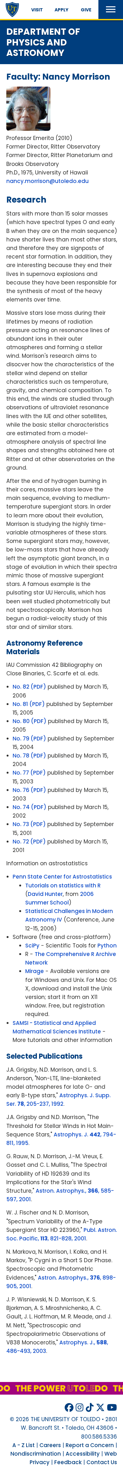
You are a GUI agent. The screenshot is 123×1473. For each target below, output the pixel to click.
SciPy (32, 945)
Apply (61, 10)
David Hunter (45, 894)
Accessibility (83, 1454)
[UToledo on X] (100, 1408)
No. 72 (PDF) (29, 841)
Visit (37, 10)
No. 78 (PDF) (29, 755)
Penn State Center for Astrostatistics (62, 876)
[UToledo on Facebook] (69, 1408)
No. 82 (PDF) (29, 687)
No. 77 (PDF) (29, 772)
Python (107, 945)
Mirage (34, 971)
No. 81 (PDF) (29, 704)
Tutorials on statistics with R (63, 885)
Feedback (68, 1462)
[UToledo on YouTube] (112, 1408)
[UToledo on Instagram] (80, 1408)
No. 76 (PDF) (29, 790)
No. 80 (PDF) (29, 721)
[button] (110, 9)
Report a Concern (90, 1445)
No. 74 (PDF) (29, 807)
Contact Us (101, 1462)
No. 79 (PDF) (29, 738)
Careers (50, 1445)
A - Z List (23, 1445)
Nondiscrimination (35, 1454)
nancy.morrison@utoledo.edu (47, 181)
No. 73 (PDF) (29, 824)
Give (86, 10)
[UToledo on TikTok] (90, 1408)
